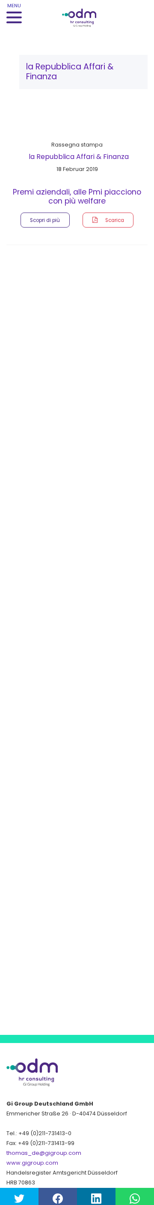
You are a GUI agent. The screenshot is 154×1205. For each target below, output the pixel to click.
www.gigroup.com (32, 1162)
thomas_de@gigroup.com (43, 1153)
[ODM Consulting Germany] (85, 13)
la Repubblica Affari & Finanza (79, 157)
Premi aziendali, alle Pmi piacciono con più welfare (77, 196)
